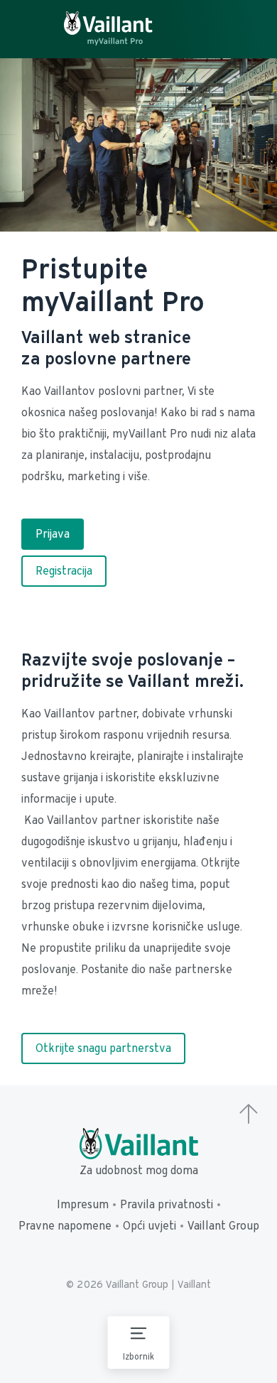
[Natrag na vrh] (248, 1115)
